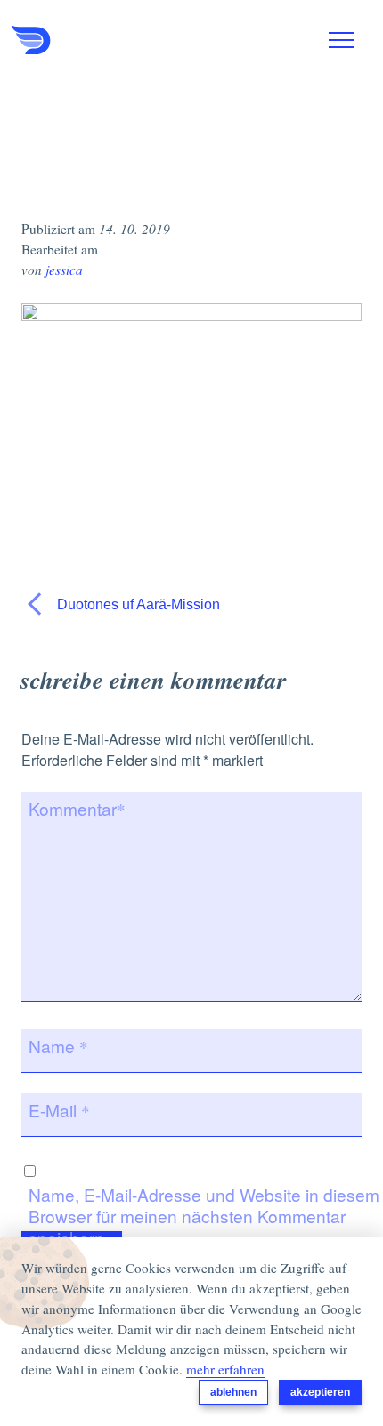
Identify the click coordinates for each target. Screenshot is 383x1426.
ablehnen (233, 1392)
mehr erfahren (225, 1369)
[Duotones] (101, 40)
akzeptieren (320, 1392)
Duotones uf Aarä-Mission (136, 604)
